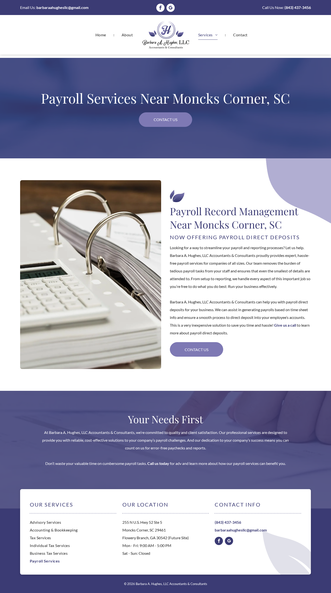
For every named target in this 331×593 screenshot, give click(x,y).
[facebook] (160, 8)
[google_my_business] (170, 8)
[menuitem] (101, 35)
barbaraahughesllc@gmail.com (62, 7)
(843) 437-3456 (297, 7)
